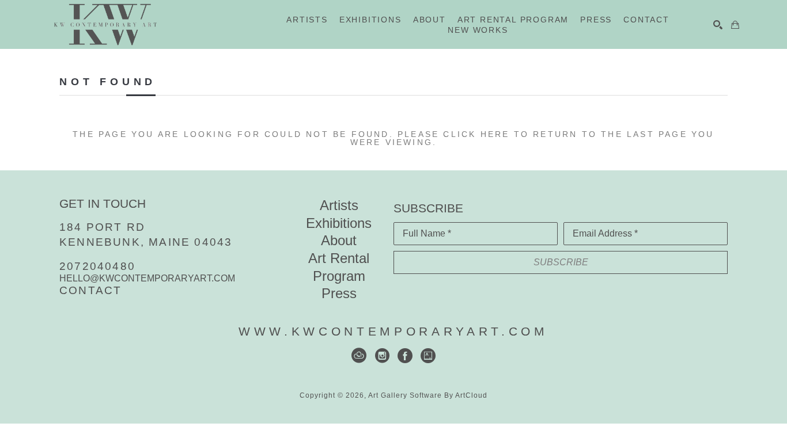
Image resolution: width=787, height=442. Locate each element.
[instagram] (381, 355)
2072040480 (97, 266)
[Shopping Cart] (735, 24)
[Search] (717, 24)
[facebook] (405, 355)
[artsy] (428, 355)
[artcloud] (358, 355)
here (495, 134)
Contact (90, 290)
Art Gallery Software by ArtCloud (427, 395)
